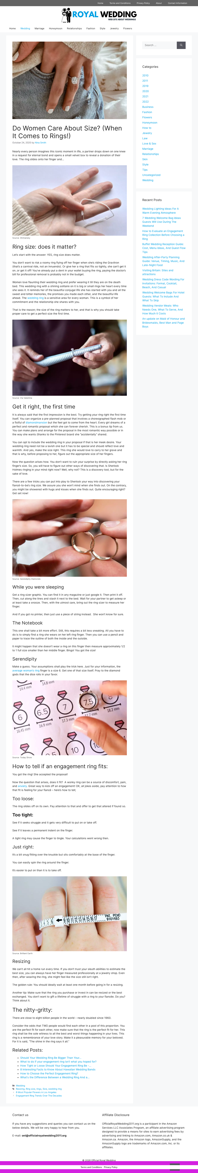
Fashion (90, 28)
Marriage (39, 28)
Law (145, 138)
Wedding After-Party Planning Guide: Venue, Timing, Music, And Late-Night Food (163, 261)
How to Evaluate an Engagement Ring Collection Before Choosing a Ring (163, 235)
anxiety (22, 786)
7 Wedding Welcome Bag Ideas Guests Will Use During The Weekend (161, 221)
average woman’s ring (26, 670)
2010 (145, 75)
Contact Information (177, 3)
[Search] (181, 45)
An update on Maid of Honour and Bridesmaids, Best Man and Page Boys (163, 322)
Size (45, 1089)
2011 (145, 80)
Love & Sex (149, 143)
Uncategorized (151, 175)
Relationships (74, 28)
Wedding (25, 28)
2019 (145, 85)
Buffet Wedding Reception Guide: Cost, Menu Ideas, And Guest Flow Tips (164, 248)
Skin (145, 159)
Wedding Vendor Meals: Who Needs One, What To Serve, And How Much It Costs (162, 309)
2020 (145, 91)
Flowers (127, 28)
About (159, 3)
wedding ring (35, 297)
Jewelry (114, 28)
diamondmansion (36, 422)
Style (102, 28)
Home (100, 3)
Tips (145, 169)
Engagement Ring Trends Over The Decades (39, 1095)
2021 (145, 96)
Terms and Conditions (120, 3)
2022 (145, 101)
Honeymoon (55, 28)
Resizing (20, 1089)
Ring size (30, 1089)
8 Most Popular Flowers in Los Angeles (36, 1092)
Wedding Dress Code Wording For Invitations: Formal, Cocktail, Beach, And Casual (163, 283)
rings (38, 1089)
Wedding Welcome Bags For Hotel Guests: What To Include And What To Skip (163, 296)
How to (146, 127)
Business (147, 106)
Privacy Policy (143, 3)
